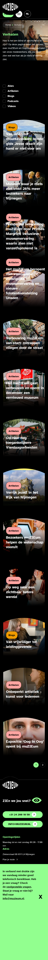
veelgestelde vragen (18, 886)
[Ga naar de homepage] (10, 6)
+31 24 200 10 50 (19, 814)
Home (8, 25)
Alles (11, 86)
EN (27, 22)
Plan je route (9, 859)
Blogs (11, 96)
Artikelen (13, 91)
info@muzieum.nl (19, 824)
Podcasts (13, 101)
